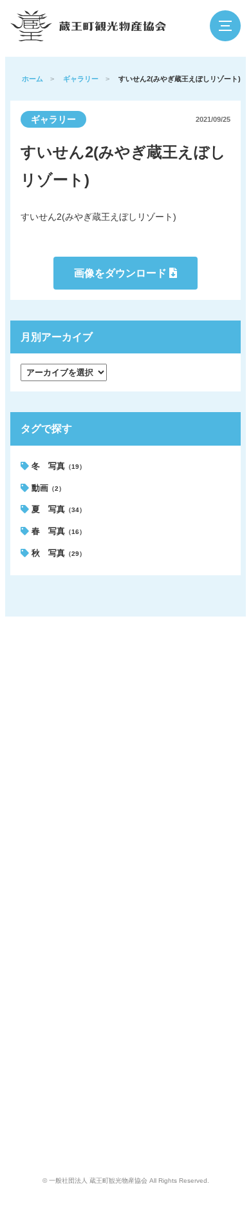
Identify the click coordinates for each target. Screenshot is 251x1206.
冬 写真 (57, 466)
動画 (47, 488)
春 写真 (57, 531)
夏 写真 (57, 509)
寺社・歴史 (111, 760)
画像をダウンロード (121, 273)
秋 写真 (57, 553)
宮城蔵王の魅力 (45, 672)
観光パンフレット (195, 694)
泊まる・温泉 (115, 672)
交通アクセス (115, 782)
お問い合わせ (188, 798)
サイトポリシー (192, 754)
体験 (101, 716)
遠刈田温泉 (38, 716)
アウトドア (111, 738)
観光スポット (42, 760)
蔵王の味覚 (38, 738)
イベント (35, 782)
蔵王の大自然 (42, 694)
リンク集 (181, 776)
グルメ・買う (115, 694)
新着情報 (181, 672)
